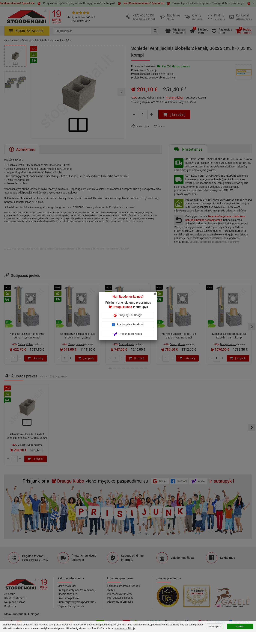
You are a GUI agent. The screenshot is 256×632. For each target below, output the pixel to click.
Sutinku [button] (240, 626)
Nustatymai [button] (215, 626)
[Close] (157, 295)
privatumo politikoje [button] (125, 628)
